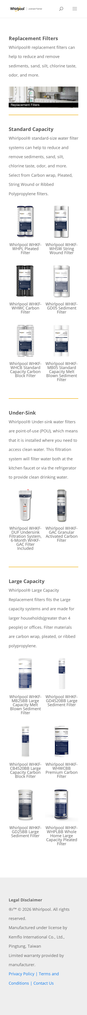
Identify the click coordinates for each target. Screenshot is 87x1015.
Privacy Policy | (24, 973)
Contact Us (43, 983)
